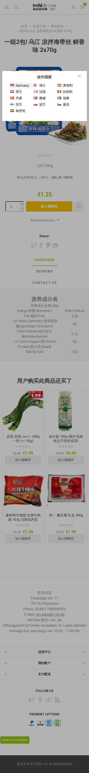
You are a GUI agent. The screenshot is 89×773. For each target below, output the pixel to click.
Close (79, 76)
